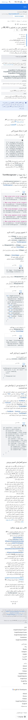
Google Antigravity (22, 676)
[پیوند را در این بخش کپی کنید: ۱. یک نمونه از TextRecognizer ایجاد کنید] (18, 177)
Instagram (24, 651)
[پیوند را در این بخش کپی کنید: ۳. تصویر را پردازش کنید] (8, 353)
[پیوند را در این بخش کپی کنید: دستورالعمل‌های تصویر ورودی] (4, 462)
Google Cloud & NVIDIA (21, 639)
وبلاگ (25, 646)
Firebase (25, 671)
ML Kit (17, 2)
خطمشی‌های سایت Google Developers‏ (15, 614)
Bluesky (25, 649)
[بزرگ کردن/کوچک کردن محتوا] (19, 35)
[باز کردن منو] (24, 2)
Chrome (25, 668)
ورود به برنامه (5, 2)
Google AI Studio (23, 673)
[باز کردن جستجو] (10, 2)
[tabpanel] (14, 210)
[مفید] (18, 24)
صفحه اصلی (24, 21)
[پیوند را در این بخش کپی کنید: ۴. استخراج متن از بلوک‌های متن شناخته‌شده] (17, 388)
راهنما (25, 7)
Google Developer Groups (20, 632)
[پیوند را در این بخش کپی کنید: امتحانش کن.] (16, 116)
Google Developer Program (20, 629)
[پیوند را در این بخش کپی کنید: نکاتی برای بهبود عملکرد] (8, 528)
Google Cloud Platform (21, 701)
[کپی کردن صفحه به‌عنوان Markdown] (17, 30)
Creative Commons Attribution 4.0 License (15, 611)
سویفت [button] (23, 191)
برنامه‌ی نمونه (20, 122)
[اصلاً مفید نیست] (15, 24)
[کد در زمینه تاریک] (22, 140)
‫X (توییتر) (24, 656)
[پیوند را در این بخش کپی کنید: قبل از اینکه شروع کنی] (9, 131)
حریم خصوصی (20, 712)
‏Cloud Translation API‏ (14, 13)
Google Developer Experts (20, 634)
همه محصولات (24, 706)
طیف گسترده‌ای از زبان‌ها (8, 64)
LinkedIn (25, 654)
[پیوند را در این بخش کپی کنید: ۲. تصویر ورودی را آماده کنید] (5, 232)
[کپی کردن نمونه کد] (25, 194)
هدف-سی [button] (17, 191)
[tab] (24, 191)
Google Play (24, 681)
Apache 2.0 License (14, 613)
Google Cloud (23, 678)
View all (25, 683)
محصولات (18, 21)
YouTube (24, 659)
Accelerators (23, 637)
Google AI (24, 703)
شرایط (25, 712)
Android (25, 666)
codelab (12, 125)
